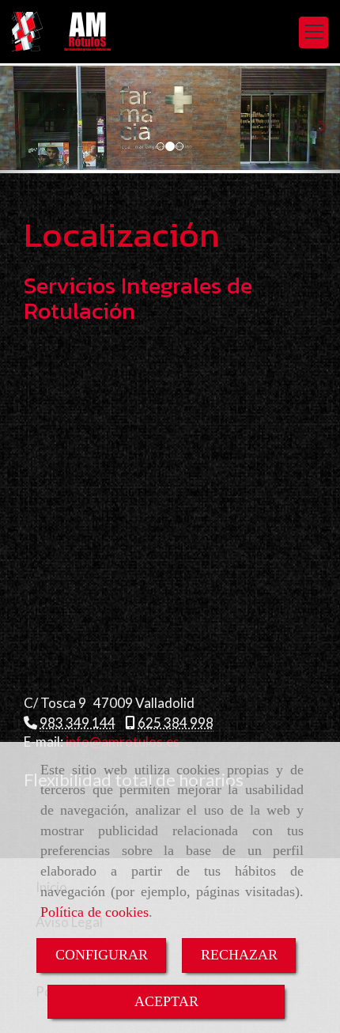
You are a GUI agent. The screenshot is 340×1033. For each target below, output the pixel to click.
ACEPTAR (166, 1001)
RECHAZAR (239, 955)
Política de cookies (94, 912)
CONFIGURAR (101, 955)
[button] (25, 119)
